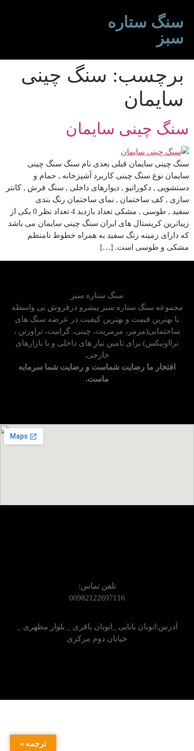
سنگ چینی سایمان (127, 129)
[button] (89, 29)
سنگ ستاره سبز (146, 30)
